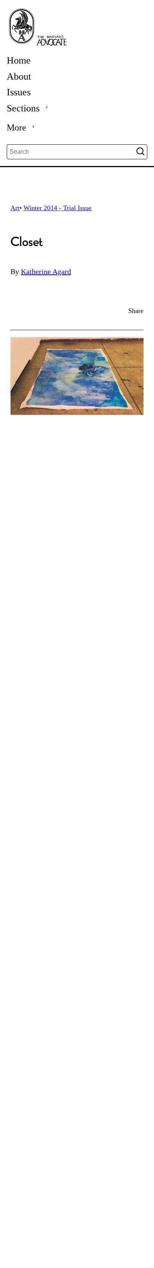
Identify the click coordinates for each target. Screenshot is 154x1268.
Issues (19, 92)
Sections (23, 108)
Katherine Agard (46, 271)
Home (19, 60)
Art (14, 208)
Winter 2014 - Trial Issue (58, 208)
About (19, 76)
